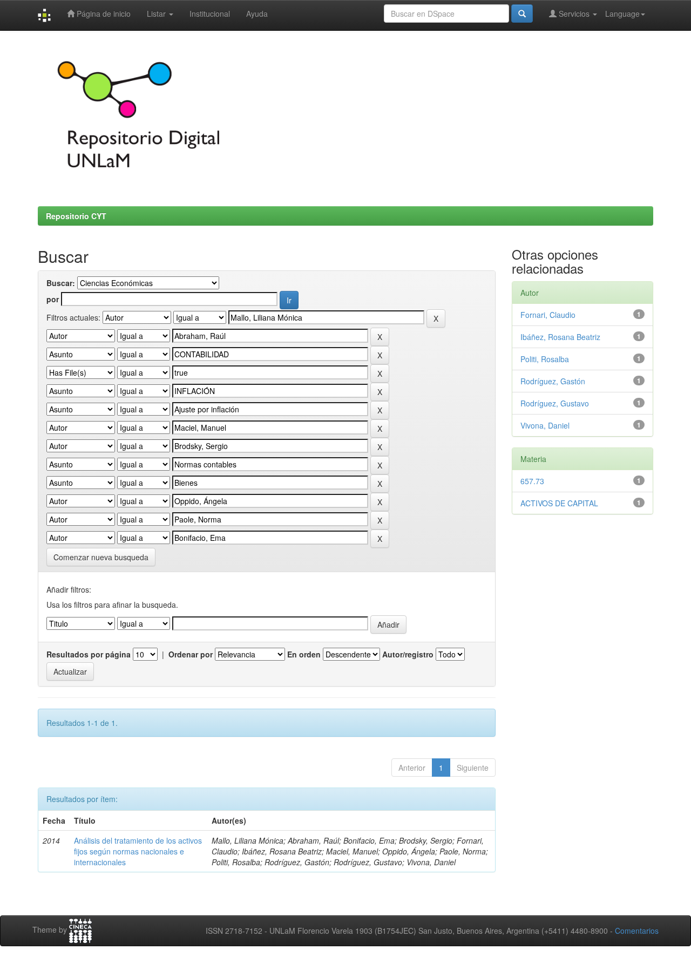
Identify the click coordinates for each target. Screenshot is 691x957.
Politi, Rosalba (544, 359)
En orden (304, 654)
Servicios (574, 13)
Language (622, 13)
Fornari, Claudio (547, 314)
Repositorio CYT (76, 216)
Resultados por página (88, 654)
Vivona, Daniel (545, 425)
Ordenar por (190, 654)
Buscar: (60, 282)
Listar (157, 13)
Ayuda (257, 13)
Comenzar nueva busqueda (100, 557)
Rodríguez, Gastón (552, 381)
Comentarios (637, 930)
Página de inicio (102, 13)
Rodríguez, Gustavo (554, 403)
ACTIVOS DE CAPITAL (559, 503)
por (52, 299)
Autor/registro (407, 654)
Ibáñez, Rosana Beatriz (560, 336)
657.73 (532, 481)
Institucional (209, 13)
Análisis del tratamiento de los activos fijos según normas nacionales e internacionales (138, 851)
